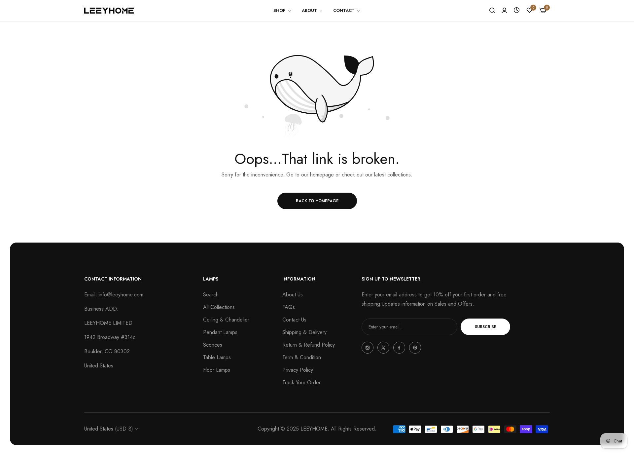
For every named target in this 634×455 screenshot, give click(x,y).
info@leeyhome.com (121, 294)
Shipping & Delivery (304, 332)
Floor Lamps (216, 370)
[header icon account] (504, 10)
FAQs (288, 307)
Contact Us (294, 319)
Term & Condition (301, 357)
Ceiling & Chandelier (226, 319)
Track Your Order (301, 382)
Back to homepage (317, 201)
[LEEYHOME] (109, 11)
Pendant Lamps (220, 332)
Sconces (212, 345)
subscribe (485, 327)
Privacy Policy (297, 370)
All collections (219, 307)
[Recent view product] (516, 10)
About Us (292, 294)
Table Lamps (217, 357)
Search (211, 294)
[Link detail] (367, 348)
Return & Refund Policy (308, 345)
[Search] (492, 10)
